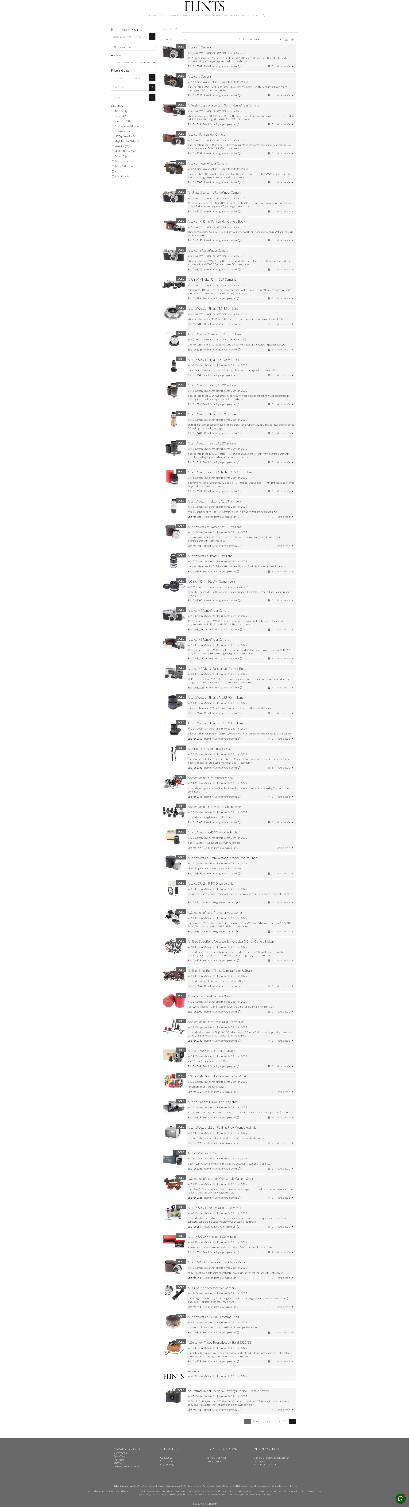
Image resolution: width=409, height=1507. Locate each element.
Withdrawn (194, 1371)
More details (284, 66)
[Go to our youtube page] (123, 1477)
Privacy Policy (214, 1461)
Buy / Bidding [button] (190, 15)
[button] (264, 16)
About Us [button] (230, 15)
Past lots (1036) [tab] (171, 29)
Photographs (260, 1461)
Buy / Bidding (167, 1464)
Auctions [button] (148, 15)
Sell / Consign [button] (168, 15)
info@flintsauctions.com (204, 1491)
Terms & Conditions (217, 1457)
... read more (240, 61)
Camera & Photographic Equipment (272, 1457)
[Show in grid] (293, 39)
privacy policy (266, 1494)
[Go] (152, 36)
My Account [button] (249, 15)
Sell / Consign (167, 1461)
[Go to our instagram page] (129, 1477)
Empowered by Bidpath (205, 1503)
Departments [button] (211, 15)
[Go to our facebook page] (116, 1477)
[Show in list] (287, 39)
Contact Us (166, 1457)
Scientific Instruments (265, 1464)
